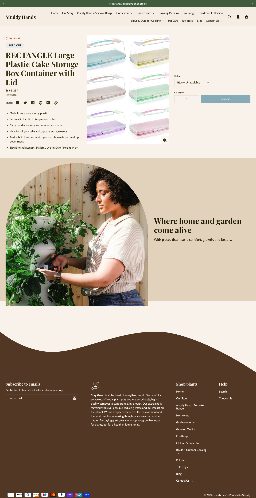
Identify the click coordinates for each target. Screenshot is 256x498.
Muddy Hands (221, 495)
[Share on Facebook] (17, 103)
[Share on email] (48, 103)
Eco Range (182, 436)
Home (180, 391)
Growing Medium (186, 429)
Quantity (179, 92)
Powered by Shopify (239, 495)
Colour (177, 76)
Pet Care (181, 460)
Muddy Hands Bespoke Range (190, 407)
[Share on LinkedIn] (33, 103)
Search (223, 391)
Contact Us (225, 398)
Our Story (182, 398)
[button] (229, 17)
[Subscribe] (74, 398)
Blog (179, 473)
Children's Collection (188, 443)
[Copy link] (56, 103)
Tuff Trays (182, 467)
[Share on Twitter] (25, 103)
